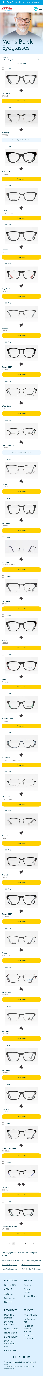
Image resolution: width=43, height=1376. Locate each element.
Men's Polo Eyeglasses (9, 1269)
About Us (8, 1294)
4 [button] (25, 1244)
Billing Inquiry (11, 1336)
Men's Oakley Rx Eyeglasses (31, 1265)
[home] (6, 9)
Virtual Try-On (21, 101)
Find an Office (11, 1285)
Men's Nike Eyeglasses (9, 1265)
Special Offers (30, 1296)
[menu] (40, 9)
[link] (21, 79)
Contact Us (9, 1298)
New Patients (10, 1332)
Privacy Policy (30, 1315)
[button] (33, 1243)
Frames (27, 1285)
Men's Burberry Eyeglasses (11, 1261)
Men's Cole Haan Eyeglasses (31, 1261)
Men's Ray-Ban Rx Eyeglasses (31, 1269)
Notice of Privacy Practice (28, 1329)
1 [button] (13, 1244)
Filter (26, 59)
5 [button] (29, 1244)
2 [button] (17, 1244)
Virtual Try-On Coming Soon (21, 140)
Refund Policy (11, 1350)
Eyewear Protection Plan (9, 1344)
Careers (8, 1302)
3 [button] (21, 1244)
